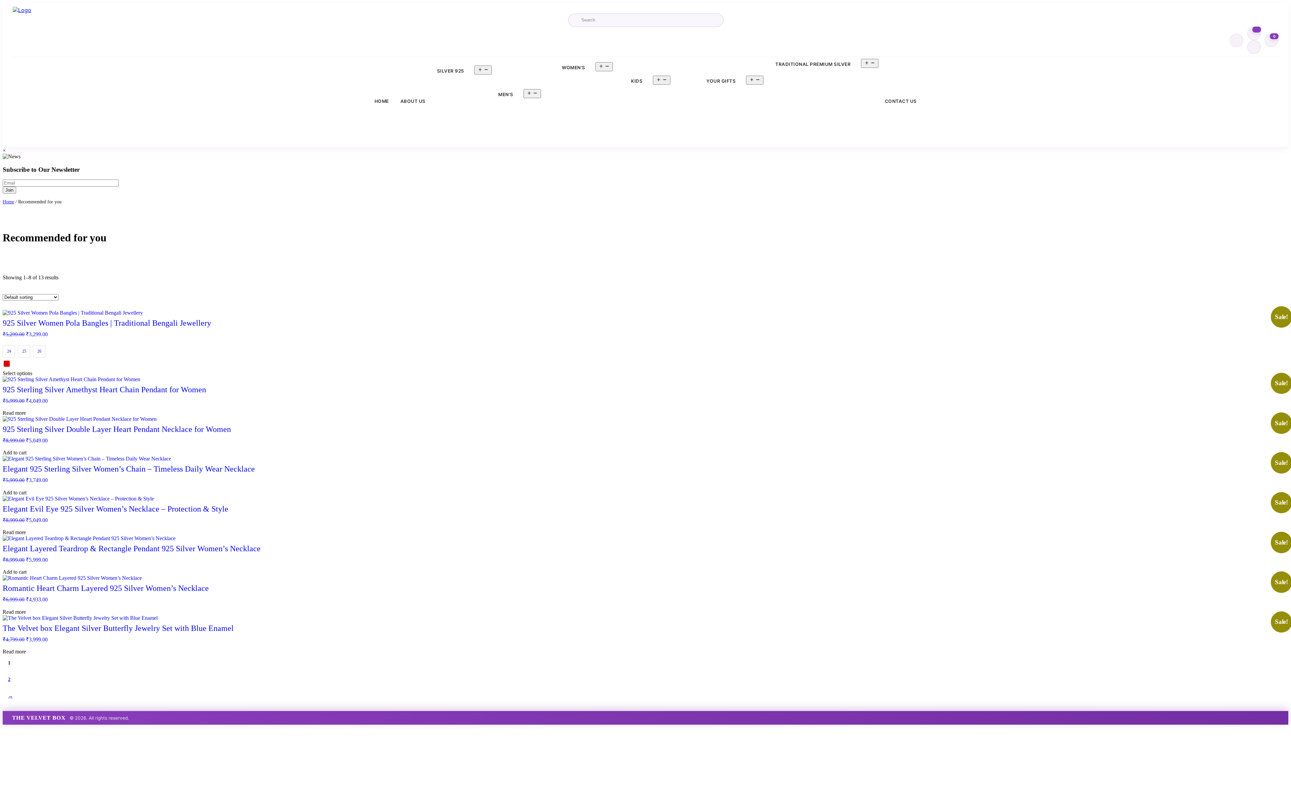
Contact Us (901, 101)
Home (382, 101)
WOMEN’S (573, 67)
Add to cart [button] (15, 452)
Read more (14, 413)
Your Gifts (721, 81)
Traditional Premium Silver (813, 64)
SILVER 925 (450, 71)
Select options (17, 373)
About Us (413, 101)
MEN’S (505, 94)
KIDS (636, 81)
